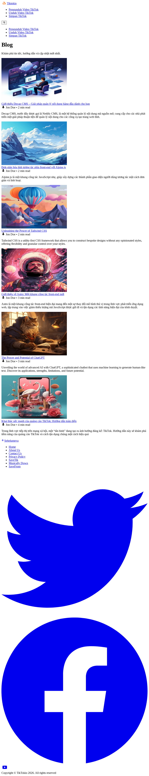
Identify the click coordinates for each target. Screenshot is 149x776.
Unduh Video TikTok (21, 12)
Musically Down (18, 463)
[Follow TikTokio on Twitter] (74, 615)
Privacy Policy (17, 456)
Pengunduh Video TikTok (24, 9)
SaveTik (13, 459)
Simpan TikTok (18, 16)
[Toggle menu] (4, 23)
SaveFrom (15, 466)
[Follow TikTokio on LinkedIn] (4, 769)
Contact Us (15, 453)
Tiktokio (12, 3)
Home (12, 446)
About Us (14, 450)
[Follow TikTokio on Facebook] (74, 762)
